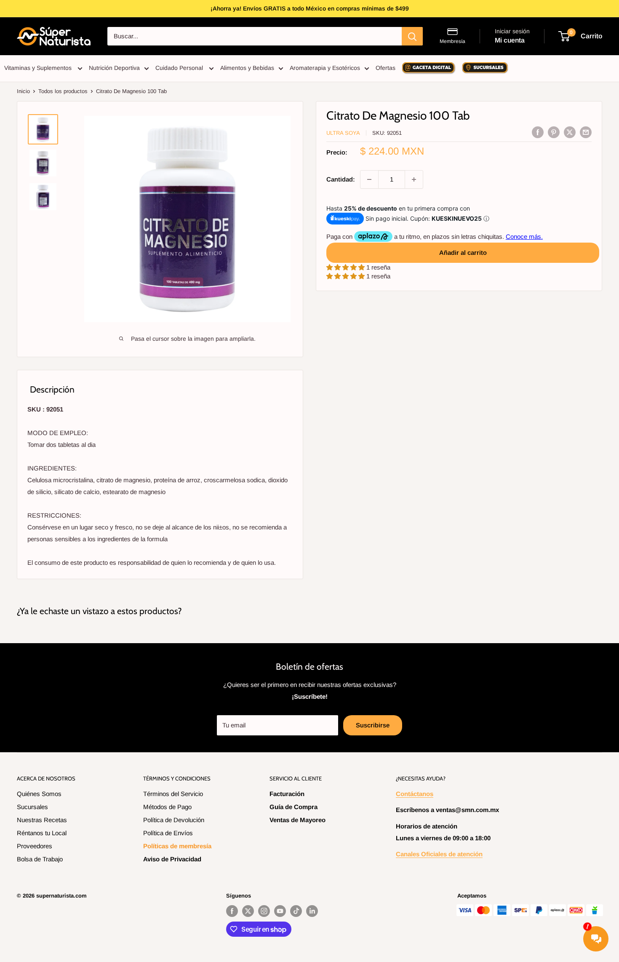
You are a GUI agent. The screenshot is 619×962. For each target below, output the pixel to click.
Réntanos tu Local (42, 832)
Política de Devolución (173, 819)
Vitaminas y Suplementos (38, 67)
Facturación (286, 793)
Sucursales (32, 806)
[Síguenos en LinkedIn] (312, 911)
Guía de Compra (293, 806)
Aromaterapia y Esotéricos (325, 67)
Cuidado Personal (180, 67)
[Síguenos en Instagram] (264, 911)
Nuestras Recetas (42, 819)
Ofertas (385, 67)
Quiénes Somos (39, 793)
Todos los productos (63, 91)
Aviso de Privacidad (172, 859)
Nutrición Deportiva (114, 67)
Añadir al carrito (463, 252)
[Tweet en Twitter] (570, 132)
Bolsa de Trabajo (40, 859)
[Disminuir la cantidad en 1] (369, 179)
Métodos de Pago (167, 806)
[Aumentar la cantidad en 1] (414, 179)
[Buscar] (412, 36)
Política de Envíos (168, 832)
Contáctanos (414, 793)
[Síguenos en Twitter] (248, 911)
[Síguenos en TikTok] (296, 911)
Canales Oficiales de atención (439, 854)
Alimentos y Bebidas (247, 67)
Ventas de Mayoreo (297, 819)
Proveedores (34, 846)
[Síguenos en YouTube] (280, 911)
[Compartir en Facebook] (538, 132)
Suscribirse (373, 725)
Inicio (23, 91)
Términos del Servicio (173, 793)
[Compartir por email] (586, 132)
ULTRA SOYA (343, 133)
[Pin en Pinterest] (554, 132)
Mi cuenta (510, 40)
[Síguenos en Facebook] (232, 911)
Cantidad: (340, 179)
